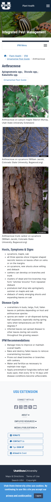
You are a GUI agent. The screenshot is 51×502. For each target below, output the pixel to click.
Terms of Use (32, 476)
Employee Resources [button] (25, 421)
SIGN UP (18, 447)
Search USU (18, 480)
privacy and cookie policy (18, 495)
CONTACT (18, 441)
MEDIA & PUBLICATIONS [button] (24, 427)
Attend (19, 453)
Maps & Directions (15, 476)
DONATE (16, 435)
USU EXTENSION (25, 392)
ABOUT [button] (25, 415)
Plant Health (28, 5)
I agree (38, 495)
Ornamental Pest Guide (18, 59)
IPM (26, 55)
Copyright (31, 480)
